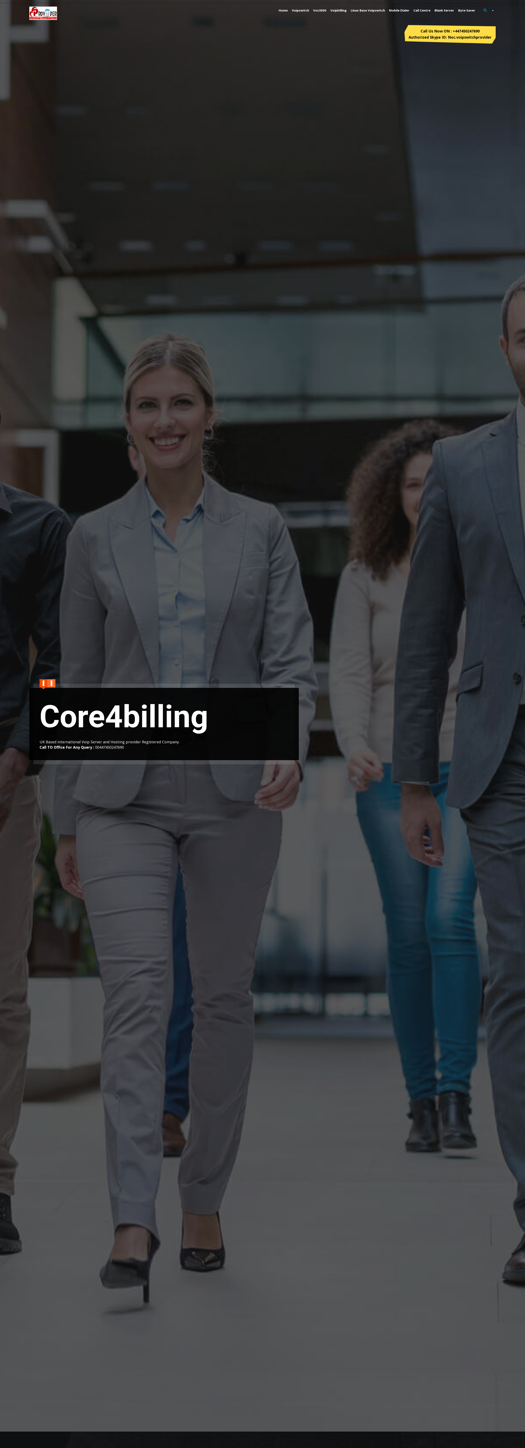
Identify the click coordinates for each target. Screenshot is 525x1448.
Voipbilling (338, 10)
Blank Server (444, 10)
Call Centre (421, 10)
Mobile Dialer (399, 10)
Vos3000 (319, 10)
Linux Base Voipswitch (368, 10)
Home (283, 10)
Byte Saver (466, 10)
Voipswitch (300, 10)
